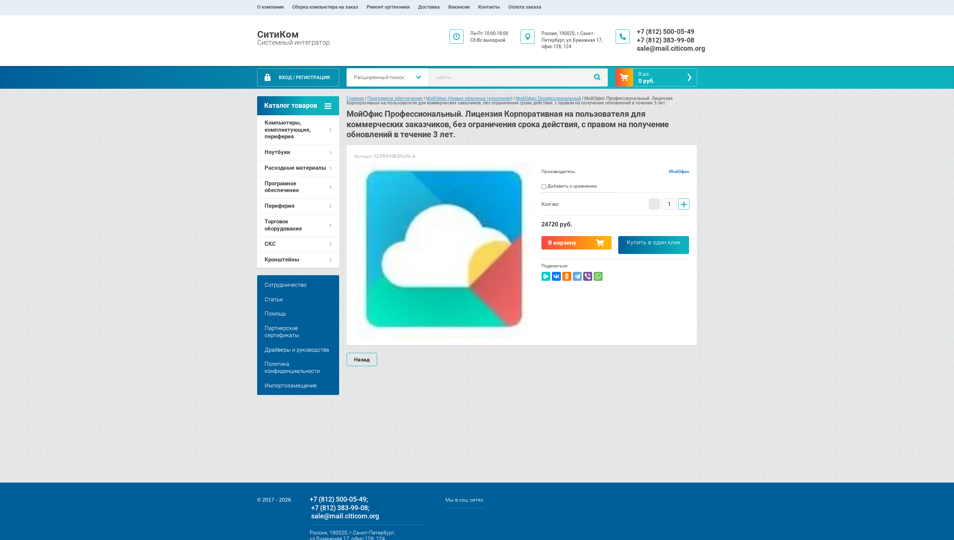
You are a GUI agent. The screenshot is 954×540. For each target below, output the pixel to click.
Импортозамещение (291, 385)
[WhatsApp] (598, 276)
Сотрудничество (285, 285)
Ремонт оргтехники (388, 7)
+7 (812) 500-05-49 (665, 31)
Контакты (489, 7)
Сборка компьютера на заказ (325, 7)
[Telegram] (577, 276)
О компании (270, 7)
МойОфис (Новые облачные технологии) (469, 98)
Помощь (275, 313)
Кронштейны (282, 259)
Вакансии (459, 7)
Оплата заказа (524, 7)
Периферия (279, 205)
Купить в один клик (653, 242)
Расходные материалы (295, 167)
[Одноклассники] (566, 276)
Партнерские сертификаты (282, 332)
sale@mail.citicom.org (671, 48)
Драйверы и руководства (297, 349)
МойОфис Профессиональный (548, 98)
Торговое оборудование (283, 225)
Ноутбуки (277, 152)
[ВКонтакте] (556, 276)
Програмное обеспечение (282, 187)
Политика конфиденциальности (292, 367)
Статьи (273, 299)
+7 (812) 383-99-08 (665, 40)
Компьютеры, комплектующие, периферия (288, 129)
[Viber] (587, 276)
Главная (355, 98)
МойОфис (679, 171)
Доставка (429, 7)
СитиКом (278, 34)
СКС (270, 244)
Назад (362, 359)
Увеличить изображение (444, 250)
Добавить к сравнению (571, 186)
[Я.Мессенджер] (545, 276)
